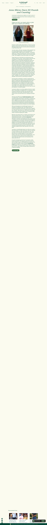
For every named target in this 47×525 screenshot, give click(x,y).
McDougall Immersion (27, 96)
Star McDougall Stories (28, 6)
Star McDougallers (21, 6)
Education (7, 2)
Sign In (44, 2)
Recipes (3, 2)
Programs (11, 2)
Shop (37, 2)
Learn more (14, 19)
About (40, 2)
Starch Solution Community (16, 17)
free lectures (29, 116)
